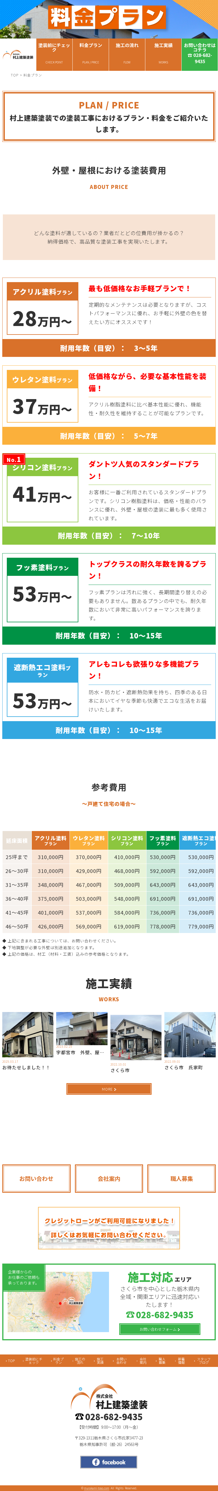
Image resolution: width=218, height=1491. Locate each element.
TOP (14, 75)
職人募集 (162, 1360)
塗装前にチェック (33, 1360)
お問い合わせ (121, 1360)
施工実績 (100, 1360)
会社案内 (143, 1360)
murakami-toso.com (96, 1488)
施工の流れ (80, 1360)
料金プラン (58, 1360)
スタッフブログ (204, 1360)
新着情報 (181, 1360)
